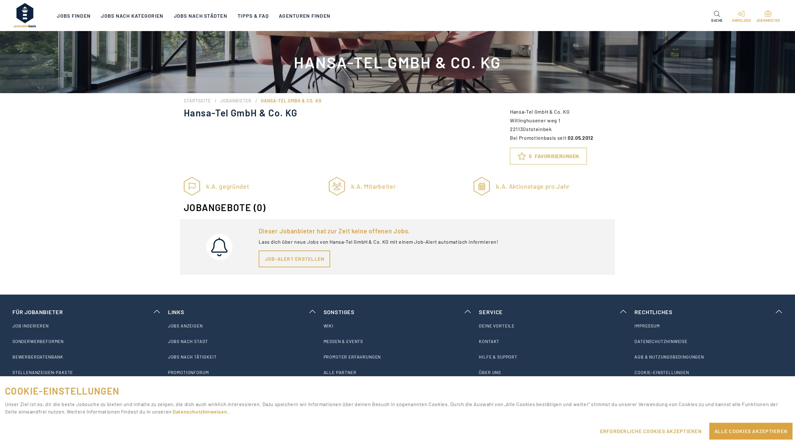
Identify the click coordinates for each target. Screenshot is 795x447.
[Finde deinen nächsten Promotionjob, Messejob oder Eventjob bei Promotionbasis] (24, 15)
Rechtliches (653, 312)
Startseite (197, 100)
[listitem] (86, 326)
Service (491, 312)
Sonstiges (339, 312)
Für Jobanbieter (37, 312)
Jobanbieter (236, 100)
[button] (717, 15)
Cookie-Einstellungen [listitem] (661, 372)
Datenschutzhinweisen (200, 411)
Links (176, 312)
